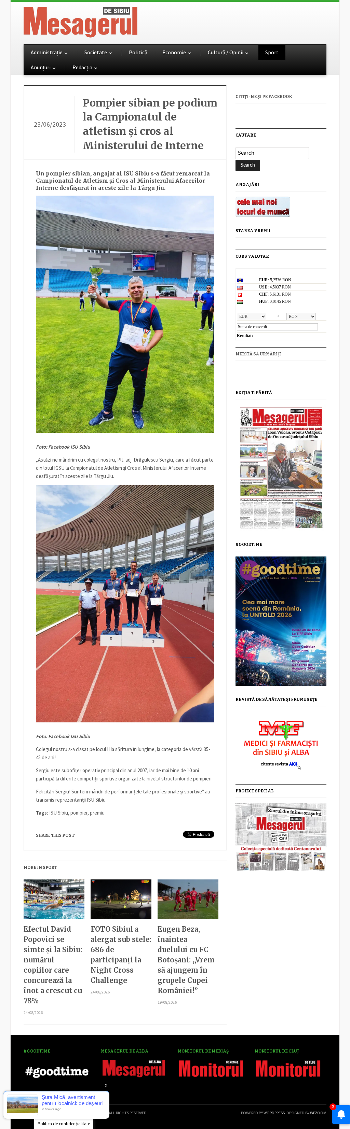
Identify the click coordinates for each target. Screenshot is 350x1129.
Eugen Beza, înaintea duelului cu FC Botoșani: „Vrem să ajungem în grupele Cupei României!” (186, 960)
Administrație (47, 52)
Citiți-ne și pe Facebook (263, 96)
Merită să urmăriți (258, 354)
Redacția (82, 67)
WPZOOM (318, 1112)
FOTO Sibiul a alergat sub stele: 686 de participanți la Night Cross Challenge (121, 955)
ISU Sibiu (58, 812)
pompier (79, 812)
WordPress (274, 1112)
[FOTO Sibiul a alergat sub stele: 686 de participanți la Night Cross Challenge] (121, 901)
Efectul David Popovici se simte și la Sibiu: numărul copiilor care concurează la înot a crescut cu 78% (53, 965)
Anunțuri (41, 67)
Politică (138, 52)
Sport (272, 52)
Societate (95, 52)
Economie (174, 52)
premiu (97, 812)
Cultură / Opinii (225, 52)
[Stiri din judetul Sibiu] (80, 21)
